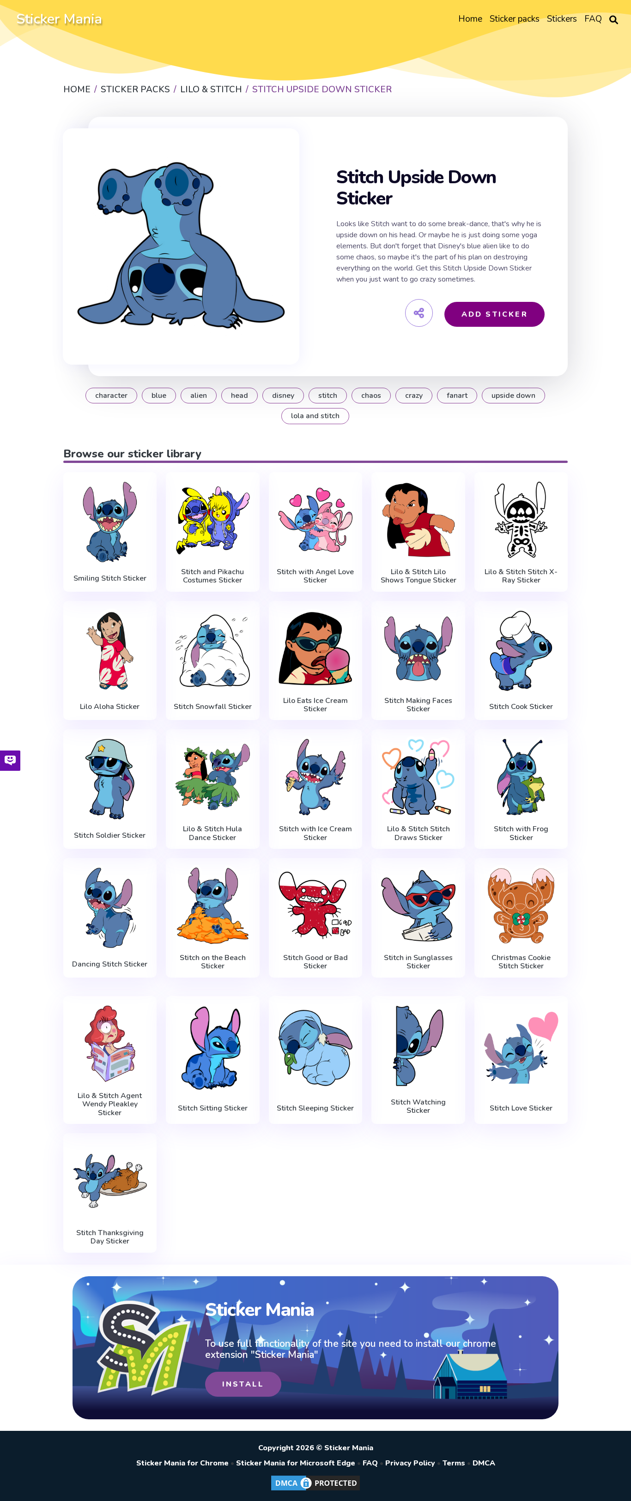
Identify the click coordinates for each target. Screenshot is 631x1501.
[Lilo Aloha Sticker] (110, 651)
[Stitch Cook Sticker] (521, 651)
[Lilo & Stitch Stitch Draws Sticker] (418, 777)
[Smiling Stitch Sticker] (110, 522)
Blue (159, 395)
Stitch (327, 395)
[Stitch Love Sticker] (521, 1048)
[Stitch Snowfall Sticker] (213, 651)
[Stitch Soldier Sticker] (110, 779)
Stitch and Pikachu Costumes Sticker (212, 576)
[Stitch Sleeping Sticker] (316, 1048)
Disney (283, 395)
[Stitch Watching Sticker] (418, 1046)
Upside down (513, 395)
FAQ (370, 1463)
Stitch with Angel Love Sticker (315, 576)
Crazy (414, 395)
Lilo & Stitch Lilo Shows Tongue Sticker (418, 576)
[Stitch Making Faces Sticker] (418, 649)
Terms (454, 1463)
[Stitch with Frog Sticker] (521, 777)
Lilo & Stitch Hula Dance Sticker (212, 833)
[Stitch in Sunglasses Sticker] (418, 906)
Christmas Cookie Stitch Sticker (521, 962)
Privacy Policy (410, 1463)
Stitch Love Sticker (521, 1108)
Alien (198, 395)
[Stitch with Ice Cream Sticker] (316, 777)
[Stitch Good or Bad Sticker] (316, 906)
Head (239, 395)
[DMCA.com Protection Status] (315, 1490)
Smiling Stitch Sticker (109, 578)
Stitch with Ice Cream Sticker (315, 833)
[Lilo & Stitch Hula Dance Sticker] (213, 777)
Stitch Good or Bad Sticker (315, 962)
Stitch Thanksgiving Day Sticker (110, 1237)
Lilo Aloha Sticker (110, 706)
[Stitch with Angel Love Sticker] (316, 520)
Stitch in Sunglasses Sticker (418, 962)
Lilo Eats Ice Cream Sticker (315, 705)
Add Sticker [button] (494, 314)
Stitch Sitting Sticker (213, 1108)
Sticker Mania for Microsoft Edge (295, 1463)
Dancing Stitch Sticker (109, 964)
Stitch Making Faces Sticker (418, 705)
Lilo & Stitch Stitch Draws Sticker (418, 833)
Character (111, 395)
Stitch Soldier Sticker (110, 835)
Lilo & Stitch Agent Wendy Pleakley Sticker (110, 1104)
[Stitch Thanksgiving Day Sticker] (110, 1181)
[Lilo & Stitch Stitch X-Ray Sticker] (521, 520)
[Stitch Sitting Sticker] (213, 1048)
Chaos (371, 395)
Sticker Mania (59, 19)
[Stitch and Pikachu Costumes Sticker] (213, 520)
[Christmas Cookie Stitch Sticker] (521, 906)
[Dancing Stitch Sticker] (110, 908)
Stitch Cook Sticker (521, 706)
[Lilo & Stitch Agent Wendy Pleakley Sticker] (110, 1044)
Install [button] (243, 1384)
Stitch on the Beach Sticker (213, 962)
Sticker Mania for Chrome (182, 1463)
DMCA (484, 1463)
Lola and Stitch (315, 416)
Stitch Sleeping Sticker (315, 1108)
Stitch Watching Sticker (418, 1106)
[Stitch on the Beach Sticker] (213, 906)
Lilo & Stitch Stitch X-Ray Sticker (521, 576)
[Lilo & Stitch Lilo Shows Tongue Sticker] (418, 520)
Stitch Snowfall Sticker (213, 706)
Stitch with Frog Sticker (521, 833)
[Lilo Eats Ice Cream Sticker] (316, 649)
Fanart (457, 395)
